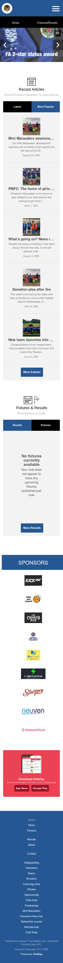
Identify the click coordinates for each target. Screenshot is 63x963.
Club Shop (31, 932)
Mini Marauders (31, 910)
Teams (31, 873)
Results (17, 425)
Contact (31, 853)
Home (31, 819)
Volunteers (32, 867)
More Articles (32, 372)
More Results (32, 527)
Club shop (31, 900)
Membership (31, 927)
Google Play (40, 788)
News (15, 22)
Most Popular (45, 106)
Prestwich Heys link (31, 916)
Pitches (31, 889)
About (31, 844)
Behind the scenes (31, 921)
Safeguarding (31, 862)
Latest (17, 106)
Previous (5, 45)
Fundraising (31, 905)
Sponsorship (31, 894)
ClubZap (37, 954)
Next (57, 45)
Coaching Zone (31, 884)
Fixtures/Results (47, 22)
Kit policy (31, 878)
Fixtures (46, 425)
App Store (22, 788)
